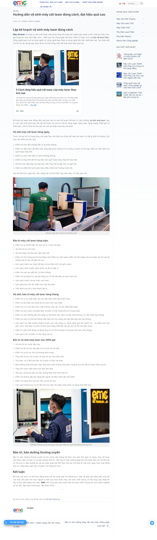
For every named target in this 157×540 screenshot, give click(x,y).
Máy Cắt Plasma (72, 2)
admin (37, 21)
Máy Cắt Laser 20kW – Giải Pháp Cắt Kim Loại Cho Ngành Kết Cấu (133, 75)
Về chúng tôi (45, 7)
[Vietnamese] (124, 3)
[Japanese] (122, 3)
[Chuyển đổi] (143, 19)
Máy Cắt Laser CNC (125, 23)
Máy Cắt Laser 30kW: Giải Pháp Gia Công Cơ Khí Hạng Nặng (133, 66)
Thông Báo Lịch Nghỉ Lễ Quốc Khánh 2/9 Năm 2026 (132, 56)
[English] (120, 3)
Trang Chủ (44, 2)
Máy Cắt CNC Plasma (126, 19)
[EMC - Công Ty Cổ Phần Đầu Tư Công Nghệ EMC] (24, 3)
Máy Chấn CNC (123, 27)
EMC (43, 482)
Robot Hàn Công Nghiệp (92, 2)
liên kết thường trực (53, 499)
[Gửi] (142, 3)
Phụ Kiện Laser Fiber (125, 32)
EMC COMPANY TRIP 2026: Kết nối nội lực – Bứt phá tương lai (133, 95)
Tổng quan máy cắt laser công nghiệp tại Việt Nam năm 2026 (132, 85)
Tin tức (16, 11)
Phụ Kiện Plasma (124, 36)
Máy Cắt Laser (56, 2)
